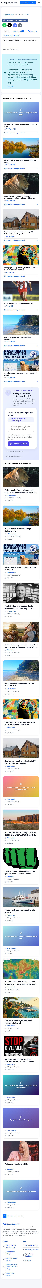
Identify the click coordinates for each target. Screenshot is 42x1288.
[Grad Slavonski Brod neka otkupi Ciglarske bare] (21, 154)
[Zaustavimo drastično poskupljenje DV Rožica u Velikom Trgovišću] (21, 226)
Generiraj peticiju (20, 444)
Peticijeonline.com (9, 3)
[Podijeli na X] (9, 25)
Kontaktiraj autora (11, 49)
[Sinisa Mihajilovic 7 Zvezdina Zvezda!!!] (21, 296)
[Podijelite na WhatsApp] (4, 25)
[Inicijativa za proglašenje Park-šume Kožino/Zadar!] (21, 331)
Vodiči (5, 1241)
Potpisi (19, 31)
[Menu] (39, 3)
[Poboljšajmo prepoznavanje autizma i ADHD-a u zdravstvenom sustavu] (21, 261)
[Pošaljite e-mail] (15, 25)
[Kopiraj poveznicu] (20, 25)
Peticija (6, 31)
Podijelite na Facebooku (16, 20)
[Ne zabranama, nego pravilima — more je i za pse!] (21, 367)
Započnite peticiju (27, 3)
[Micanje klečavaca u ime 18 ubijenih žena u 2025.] (21, 118)
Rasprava (33, 31)
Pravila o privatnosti (11, 35)
